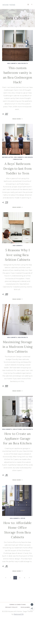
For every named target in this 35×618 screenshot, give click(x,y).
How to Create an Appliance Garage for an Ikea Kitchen (17, 438)
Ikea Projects (23, 63)
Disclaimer (25, 607)
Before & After (7, 157)
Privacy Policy (11, 607)
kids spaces (29, 157)
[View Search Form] (32, 4)
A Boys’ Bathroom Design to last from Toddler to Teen (17, 168)
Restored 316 (19, 614)
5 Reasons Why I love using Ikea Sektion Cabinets (17, 255)
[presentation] (17, 45)
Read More (17, 119)
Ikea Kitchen (17, 429)
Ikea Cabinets (12, 63)
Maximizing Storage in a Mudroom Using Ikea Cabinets (17, 346)
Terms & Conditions (17, 604)
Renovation (18, 159)
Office (23, 518)
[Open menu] (28, 4)
